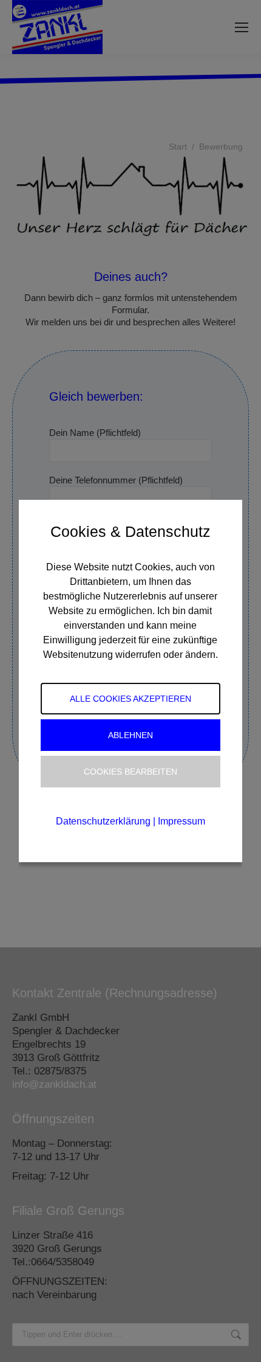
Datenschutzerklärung (103, 821)
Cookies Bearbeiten (130, 771)
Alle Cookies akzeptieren (130, 698)
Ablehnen (130, 735)
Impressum (181, 821)
